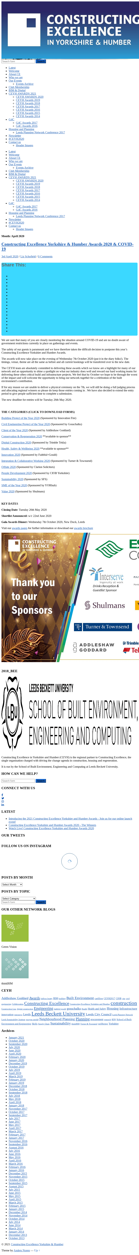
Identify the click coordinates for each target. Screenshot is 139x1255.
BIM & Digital (17, 90)
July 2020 (14, 1047)
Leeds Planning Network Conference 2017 (40, 132)
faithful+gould (60, 1009)
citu (123, 999)
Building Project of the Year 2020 (20, 418)
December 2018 (18, 1086)
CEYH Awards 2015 (28, 113)
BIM (55, 998)
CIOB (118, 998)
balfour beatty (46, 999)
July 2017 (14, 1118)
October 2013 (16, 1238)
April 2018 (15, 1102)
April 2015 (15, 1199)
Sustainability (60, 1023)
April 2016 (15, 1160)
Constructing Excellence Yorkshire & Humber (37, 1244)
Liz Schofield (28, 256)
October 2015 (16, 1179)
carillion (99, 998)
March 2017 (16, 1131)
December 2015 (18, 1173)
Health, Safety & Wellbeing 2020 (20, 448)
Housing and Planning (21, 129)
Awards (34, 998)
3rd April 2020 (9, 256)
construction (124, 1003)
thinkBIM (75, 1024)
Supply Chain (44, 1024)
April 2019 (15, 1073)
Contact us (15, 142)
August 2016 (16, 1147)
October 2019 (16, 1066)
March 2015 (16, 1202)
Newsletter (15, 135)
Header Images (24, 145)
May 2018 (14, 1099)
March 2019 (16, 1076)
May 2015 (14, 1196)
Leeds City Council (98, 1014)
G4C (11, 119)
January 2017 (16, 1137)
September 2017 (18, 1115)
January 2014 (16, 1231)
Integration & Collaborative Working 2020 (25, 460)
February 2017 (17, 1134)
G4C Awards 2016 (26, 125)
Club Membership (19, 87)
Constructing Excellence (46, 1003)
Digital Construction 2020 (16, 442)
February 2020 (17, 1057)
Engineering (43, 1008)
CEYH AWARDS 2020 (29, 96)
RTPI (114, 1020)
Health (84, 1009)
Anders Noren (22, 1250)
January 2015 (16, 1209)
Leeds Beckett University (58, 1013)
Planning (83, 1019)
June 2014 (14, 1225)
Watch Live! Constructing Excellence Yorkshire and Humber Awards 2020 (51, 828)
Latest (12, 67)
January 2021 (16, 1037)
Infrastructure (128, 1008)
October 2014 (16, 1218)
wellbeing (103, 1024)
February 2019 (17, 1079)
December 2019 (18, 1063)
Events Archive (24, 83)
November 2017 (18, 1108)
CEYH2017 (109, 998)
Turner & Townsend (88, 1024)
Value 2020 (7, 491)
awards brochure (83, 528)
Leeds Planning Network (122, 1015)
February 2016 (17, 1167)
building (62, 999)
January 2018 (16, 1105)
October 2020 (16, 1040)
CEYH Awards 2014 (28, 116)
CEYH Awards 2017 (28, 106)
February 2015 (17, 1205)
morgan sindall (32, 1020)
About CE (14, 74)
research (107, 1020)
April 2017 (15, 1128)
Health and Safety (97, 1008)
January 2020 (16, 1060)
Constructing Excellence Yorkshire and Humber (90, 1004)
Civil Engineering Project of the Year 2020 (25, 424)
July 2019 (14, 1069)
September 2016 (18, 1144)
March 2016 (16, 1163)
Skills (34, 1024)
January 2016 (16, 1170)
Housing (113, 1008)
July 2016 (14, 1150)
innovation (7, 1014)
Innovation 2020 (10, 454)
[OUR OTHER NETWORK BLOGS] (15, 940)
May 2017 (14, 1124)
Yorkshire (114, 1023)
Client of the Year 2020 (14, 430)
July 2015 (14, 1189)
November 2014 (18, 1215)
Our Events (15, 80)
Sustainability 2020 (12, 479)
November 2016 (18, 1141)
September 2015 (18, 1183)
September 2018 (18, 1092)
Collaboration (18, 1004)
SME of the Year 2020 (14, 485)
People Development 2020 (16, 473)
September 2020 (18, 1044)
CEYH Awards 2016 (28, 109)
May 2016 (14, 1157)
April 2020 (15, 1053)
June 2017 (14, 1121)
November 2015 (18, 1176)
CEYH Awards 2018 (28, 103)
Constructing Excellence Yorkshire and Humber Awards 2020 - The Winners (52, 825)
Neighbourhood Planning (57, 1019)
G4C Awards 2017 (26, 122)
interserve (18, 1015)
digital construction (25, 1009)
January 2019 (16, 1082)
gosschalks (74, 1008)
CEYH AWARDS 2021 (22, 93)
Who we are (16, 77)
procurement (96, 1019)
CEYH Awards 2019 (28, 100)
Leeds (27, 1014)
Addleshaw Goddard (14, 998)
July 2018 (14, 1095)
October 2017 (16, 1112)
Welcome (14, 70)
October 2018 (16, 1089)
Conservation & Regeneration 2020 (21, 436)
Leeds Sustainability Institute (13, 1020)
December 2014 (18, 1212)
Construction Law (8, 1009)
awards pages (19, 528)
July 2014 (14, 1222)
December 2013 (18, 1234)
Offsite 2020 (8, 466)
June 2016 (14, 1154)
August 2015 (16, 1186)
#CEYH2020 (16, 138)
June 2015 (14, 1192)
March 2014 (16, 1228)
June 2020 (14, 1050)
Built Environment (80, 998)
